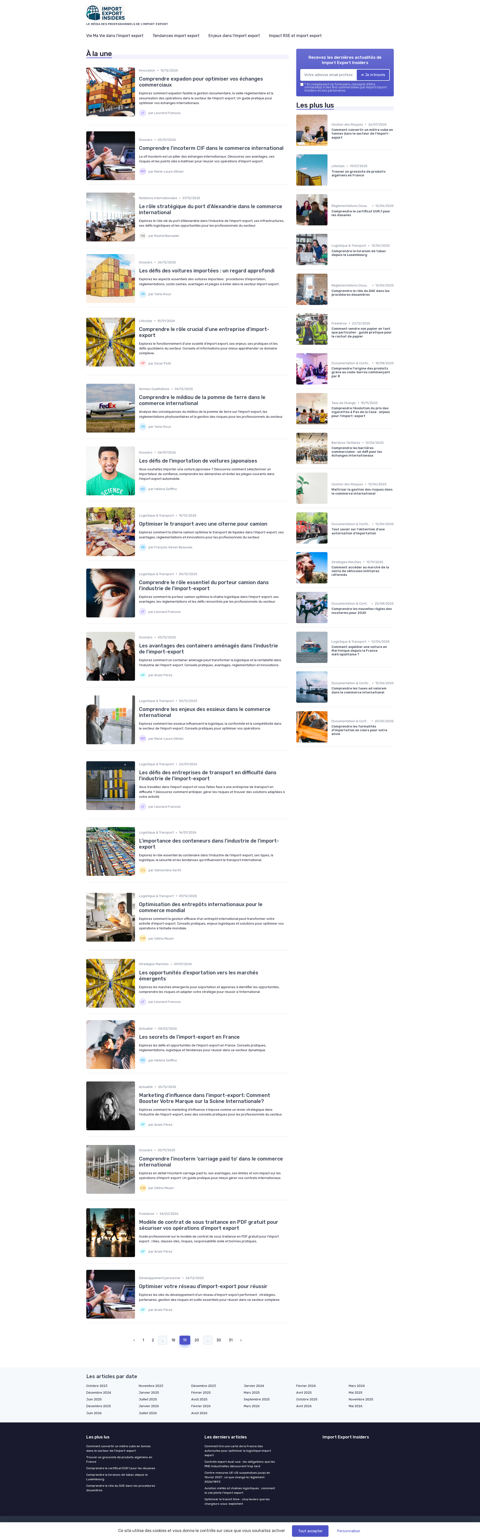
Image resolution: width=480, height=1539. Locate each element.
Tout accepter (310, 1531)
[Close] (330, 755)
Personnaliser (348, 1531)
